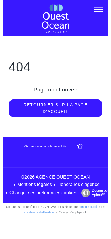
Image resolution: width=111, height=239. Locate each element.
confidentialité (88, 206)
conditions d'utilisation (39, 212)
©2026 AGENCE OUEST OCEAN (55, 177)
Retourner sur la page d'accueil (55, 108)
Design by (100, 193)
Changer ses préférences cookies (43, 192)
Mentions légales (34, 184)
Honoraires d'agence (78, 184)
